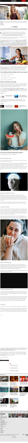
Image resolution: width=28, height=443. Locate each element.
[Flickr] (26, 435)
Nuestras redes (1, 435)
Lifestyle (24, 411)
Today (8, 411)
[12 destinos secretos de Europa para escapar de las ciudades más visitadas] (14, 389)
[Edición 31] (10, 415)
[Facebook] (23, 434)
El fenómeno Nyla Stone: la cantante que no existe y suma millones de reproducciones (23, 394)
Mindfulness (2, 360)
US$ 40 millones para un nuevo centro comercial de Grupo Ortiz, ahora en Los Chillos (14, 365)
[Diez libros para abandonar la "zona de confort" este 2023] (2, 96)
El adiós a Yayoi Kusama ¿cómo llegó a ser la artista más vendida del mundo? (24, 383)
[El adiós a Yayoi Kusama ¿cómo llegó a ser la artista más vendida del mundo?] (23, 379)
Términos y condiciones (2, 434)
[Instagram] (25, 434)
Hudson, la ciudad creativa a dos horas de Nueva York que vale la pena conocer (13, 405)
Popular (10, 363)
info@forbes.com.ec (2, 418)
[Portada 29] (16, 415)
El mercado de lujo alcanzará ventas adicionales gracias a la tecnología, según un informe (9, 106)
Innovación (11, 411)
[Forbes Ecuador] (14, 1)
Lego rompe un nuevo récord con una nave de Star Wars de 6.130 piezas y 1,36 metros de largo (4, 383)
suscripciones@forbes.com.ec (3, 426)
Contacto (11, 434)
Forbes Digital (2, 24)
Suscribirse (2, 411)
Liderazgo (15, 411)
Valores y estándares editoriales (15, 434)
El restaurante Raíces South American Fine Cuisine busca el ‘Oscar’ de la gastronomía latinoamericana (14, 368)
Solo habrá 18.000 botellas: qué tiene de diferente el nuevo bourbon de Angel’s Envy (14, 383)
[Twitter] (12, 27)
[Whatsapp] (11, 27)
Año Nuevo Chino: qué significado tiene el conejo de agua (23, 106)
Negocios (21, 411)
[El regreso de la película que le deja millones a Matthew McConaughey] (4, 401)
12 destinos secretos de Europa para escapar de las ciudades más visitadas (14, 394)
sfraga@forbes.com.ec (4, 424)
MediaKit (8, 434)
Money (18, 411)
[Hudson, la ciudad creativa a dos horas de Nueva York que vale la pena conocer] (14, 401)
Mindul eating (6, 360)
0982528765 (1, 429)
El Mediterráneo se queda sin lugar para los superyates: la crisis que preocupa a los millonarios (4, 395)
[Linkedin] (16, 27)
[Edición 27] (23, 415)
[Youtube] (26, 434)
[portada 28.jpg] (20, 415)
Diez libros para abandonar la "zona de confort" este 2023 (9, 95)
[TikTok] (27, 435)
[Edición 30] (13, 415)
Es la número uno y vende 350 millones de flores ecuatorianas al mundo (14, 370)
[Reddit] (15, 27)
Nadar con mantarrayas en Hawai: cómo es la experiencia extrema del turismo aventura (23, 96)
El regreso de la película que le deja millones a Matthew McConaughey (4, 405)
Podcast (5, 411)
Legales (6, 434)
